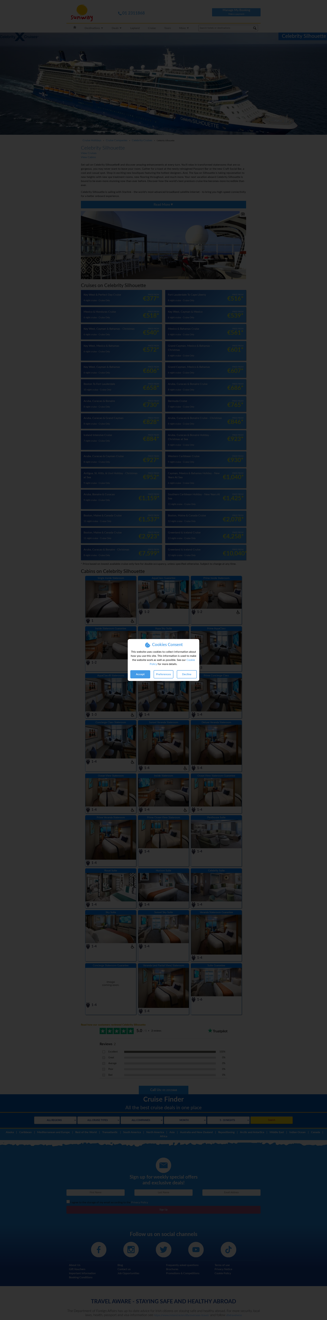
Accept (140, 674)
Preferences (163, 674)
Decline (186, 674)
